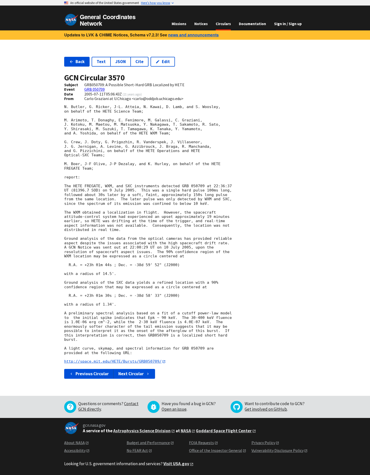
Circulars (223, 23)
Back (80, 61)
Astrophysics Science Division (142, 431)
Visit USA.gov (176, 463)
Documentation (252, 23)
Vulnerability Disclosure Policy (277, 450)
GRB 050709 (94, 89)
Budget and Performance (148, 442)
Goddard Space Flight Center (224, 431)
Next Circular (131, 373)
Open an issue (174, 409)
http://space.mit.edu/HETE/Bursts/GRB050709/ (113, 361)
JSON (120, 61)
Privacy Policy (263, 442)
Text (101, 61)
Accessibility (75, 450)
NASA (186, 431)
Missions (179, 23)
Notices (201, 23)
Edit (166, 61)
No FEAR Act (137, 450)
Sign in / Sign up (288, 23)
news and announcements (193, 35)
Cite (139, 61)
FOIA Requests (201, 442)
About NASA (74, 442)
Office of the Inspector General (215, 450)
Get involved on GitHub (266, 409)
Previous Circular (92, 373)
